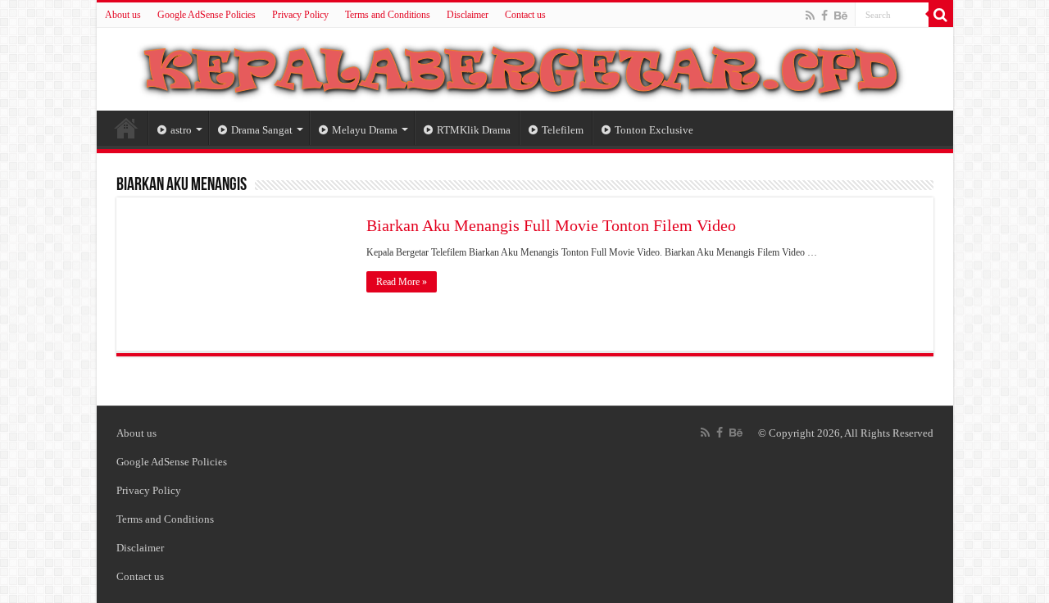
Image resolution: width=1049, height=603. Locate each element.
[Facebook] (824, 15)
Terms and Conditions (387, 14)
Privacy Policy (300, 14)
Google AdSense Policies (206, 14)
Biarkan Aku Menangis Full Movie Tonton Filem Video (551, 225)
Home (126, 128)
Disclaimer (467, 14)
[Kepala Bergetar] (525, 66)
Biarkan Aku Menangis (181, 185)
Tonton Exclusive (654, 130)
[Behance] (841, 15)
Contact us (525, 14)
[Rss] (810, 15)
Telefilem (563, 130)
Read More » (401, 282)
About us (123, 14)
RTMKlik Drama (474, 130)
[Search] (941, 14)
